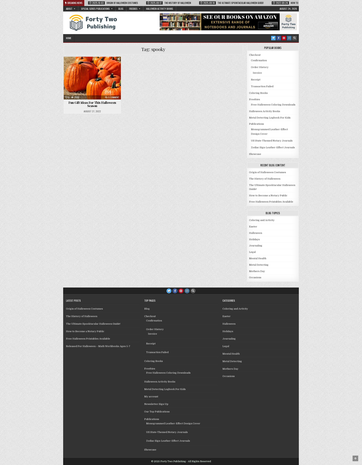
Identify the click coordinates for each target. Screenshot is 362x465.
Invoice (257, 72)
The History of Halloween (264, 178)
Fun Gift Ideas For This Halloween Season (92, 104)
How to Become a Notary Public (268, 195)
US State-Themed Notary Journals (272, 140)
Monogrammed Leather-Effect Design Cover (173, 423)
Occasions (255, 277)
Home (68, 38)
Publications (256, 123)
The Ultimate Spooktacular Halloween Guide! (93, 323)
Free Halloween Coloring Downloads (273, 104)
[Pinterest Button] (284, 38)
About (69, 9)
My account (151, 396)
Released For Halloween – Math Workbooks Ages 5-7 (98, 346)
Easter (253, 226)
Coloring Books (258, 93)
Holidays (103, 65)
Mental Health (257, 258)
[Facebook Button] (278, 38)
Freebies (133, 9)
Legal (252, 252)
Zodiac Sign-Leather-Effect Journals (273, 147)
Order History (259, 67)
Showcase (255, 154)
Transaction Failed (262, 86)
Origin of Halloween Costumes (267, 172)
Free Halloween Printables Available (271, 201)
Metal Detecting (258, 264)
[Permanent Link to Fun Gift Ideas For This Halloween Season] (92, 78)
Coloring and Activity (262, 220)
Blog (120, 9)
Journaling (255, 245)
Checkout (255, 55)
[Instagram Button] (289, 38)
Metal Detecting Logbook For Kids (270, 117)
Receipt (255, 79)
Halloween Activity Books (159, 9)
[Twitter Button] (273, 38)
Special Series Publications (95, 9)
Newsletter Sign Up (156, 404)
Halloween (86, 65)
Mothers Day (257, 271)
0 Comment (113, 97)
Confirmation (259, 60)
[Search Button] (294, 38)
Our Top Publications (157, 411)
